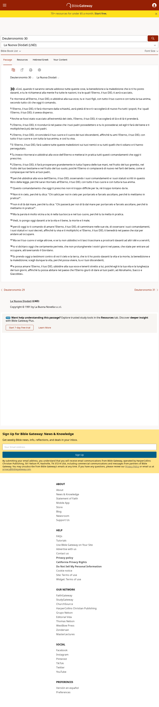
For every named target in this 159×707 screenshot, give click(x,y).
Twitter (60, 667)
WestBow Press (65, 625)
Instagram (62, 654)
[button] (154, 5)
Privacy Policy (132, 466)
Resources (22, 59)
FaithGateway (64, 595)
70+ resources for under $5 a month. (79, 13)
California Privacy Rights (71, 562)
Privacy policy (64, 557)
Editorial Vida (64, 617)
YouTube (61, 671)
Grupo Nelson (64, 612)
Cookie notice (64, 570)
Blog (58, 511)
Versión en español (67, 688)
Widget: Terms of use (68, 579)
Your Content (60, 59)
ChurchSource (64, 604)
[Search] (153, 38)
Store (59, 507)
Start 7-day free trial (19, 327)
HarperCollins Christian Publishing (76, 608)
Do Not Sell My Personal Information (79, 566)
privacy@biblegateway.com (16, 469)
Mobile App (63, 503)
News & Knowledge (67, 494)
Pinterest (61, 659)
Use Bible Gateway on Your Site (74, 545)
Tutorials (61, 540)
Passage (7, 59)
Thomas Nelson (65, 621)
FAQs (59, 536)
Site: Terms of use (66, 575)
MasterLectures (65, 634)
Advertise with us (66, 549)
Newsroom (62, 516)
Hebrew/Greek (40, 59)
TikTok (60, 663)
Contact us (62, 553)
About (59, 490)
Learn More (45, 327)
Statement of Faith (67, 498)
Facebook (62, 650)
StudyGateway (64, 599)
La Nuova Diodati (21, 301)
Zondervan (62, 630)
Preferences (63, 692)
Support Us (63, 520)
